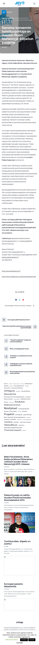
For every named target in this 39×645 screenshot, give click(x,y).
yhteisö (24, 430)
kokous (6, 402)
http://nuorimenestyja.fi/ (11, 271)
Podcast (24, 411)
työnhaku (16, 422)
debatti (6, 386)
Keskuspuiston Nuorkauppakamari (14, 397)
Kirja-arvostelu (8, 399)
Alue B (10, 383)
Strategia (28, 417)
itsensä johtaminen (17, 388)
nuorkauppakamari (23, 409)
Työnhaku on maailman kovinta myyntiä (21, 356)
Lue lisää (19, 643)
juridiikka (18, 391)
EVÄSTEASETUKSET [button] (11, 640)
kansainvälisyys (25, 391)
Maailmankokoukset (12, 405)
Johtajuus (9, 391)
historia (27, 386)
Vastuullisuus (10, 424)
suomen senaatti (10, 419)
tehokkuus (19, 419)
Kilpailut (9, 12)
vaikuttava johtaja (25, 422)
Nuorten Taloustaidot (10, 411)
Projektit (9, 414)
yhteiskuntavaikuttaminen (13, 428)
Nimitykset (10, 408)
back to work (16, 383)
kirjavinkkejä (17, 399)
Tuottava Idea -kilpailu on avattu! (17, 542)
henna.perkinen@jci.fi (10, 257)
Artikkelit (11, 18)
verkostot (21, 425)
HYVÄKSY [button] (24, 640)
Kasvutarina (10, 394)
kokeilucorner (25, 399)
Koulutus (20, 401)
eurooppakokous (19, 386)
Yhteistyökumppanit (12, 430)
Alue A (6, 384)
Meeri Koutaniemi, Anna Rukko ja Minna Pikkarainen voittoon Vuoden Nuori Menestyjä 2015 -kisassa (18, 460)
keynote (28, 397)
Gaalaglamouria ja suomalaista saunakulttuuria (21, 364)
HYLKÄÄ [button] (31, 640)
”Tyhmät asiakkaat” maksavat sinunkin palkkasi (20, 341)
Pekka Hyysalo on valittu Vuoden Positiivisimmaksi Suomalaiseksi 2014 (17, 497)
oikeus (19, 411)
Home (4, 18)
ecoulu (11, 386)
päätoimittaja (27, 415)
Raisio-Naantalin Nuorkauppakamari (14, 417)
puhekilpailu (18, 415)
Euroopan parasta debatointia (13, 585)
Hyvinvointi (7, 388)
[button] (4, 3)
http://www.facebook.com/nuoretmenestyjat (19, 276)
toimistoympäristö (27, 419)
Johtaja (19, 622)
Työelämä (8, 422)
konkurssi (11, 402)
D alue (22, 383)
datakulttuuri (28, 384)
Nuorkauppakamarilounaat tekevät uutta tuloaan (22, 372)
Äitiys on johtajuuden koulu (19, 349)
